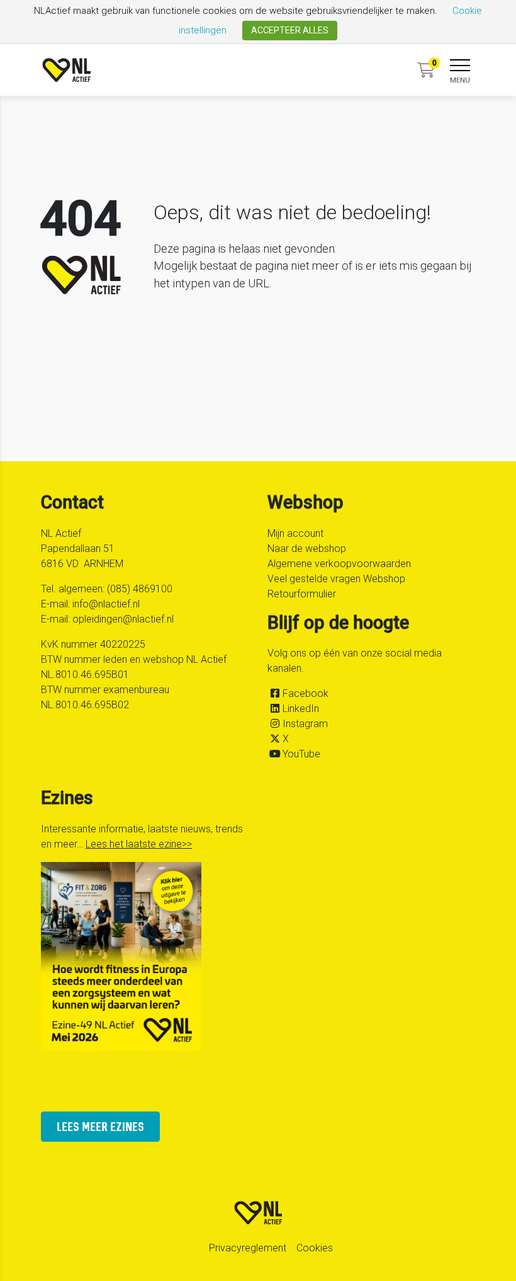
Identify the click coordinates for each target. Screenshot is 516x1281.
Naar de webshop (306, 548)
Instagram (305, 724)
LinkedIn (301, 709)
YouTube (301, 754)
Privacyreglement (247, 1248)
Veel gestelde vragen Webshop (336, 579)
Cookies (314, 1248)
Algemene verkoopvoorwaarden (339, 564)
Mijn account (295, 533)
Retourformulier (301, 594)
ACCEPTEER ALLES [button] (289, 30)
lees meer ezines (100, 1126)
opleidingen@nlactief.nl (123, 619)
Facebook (305, 693)
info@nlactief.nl (106, 604)
